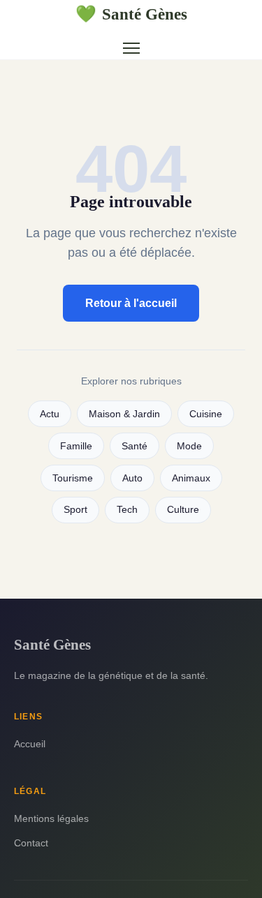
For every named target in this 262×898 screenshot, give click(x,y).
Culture (183, 509)
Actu (49, 414)
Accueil (29, 743)
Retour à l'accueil (131, 303)
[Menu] (131, 48)
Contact (31, 842)
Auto (132, 478)
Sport (75, 509)
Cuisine (205, 414)
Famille (76, 446)
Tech (127, 509)
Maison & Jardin (124, 414)
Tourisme (72, 478)
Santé (134, 446)
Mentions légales (51, 818)
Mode (189, 446)
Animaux (191, 478)
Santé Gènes (131, 14)
